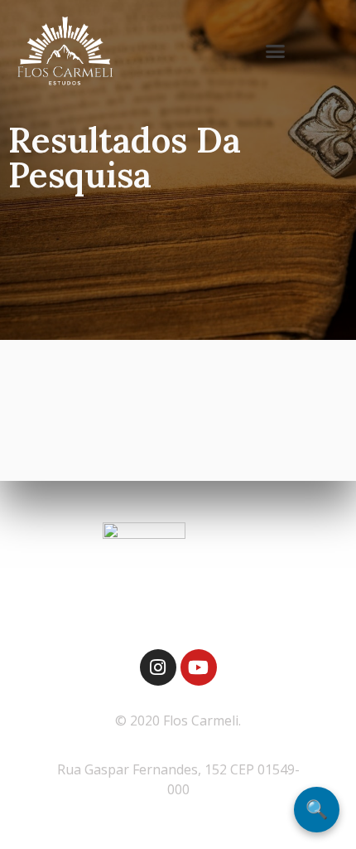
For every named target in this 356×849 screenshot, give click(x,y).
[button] (275, 51)
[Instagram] (158, 667)
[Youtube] (198, 667)
